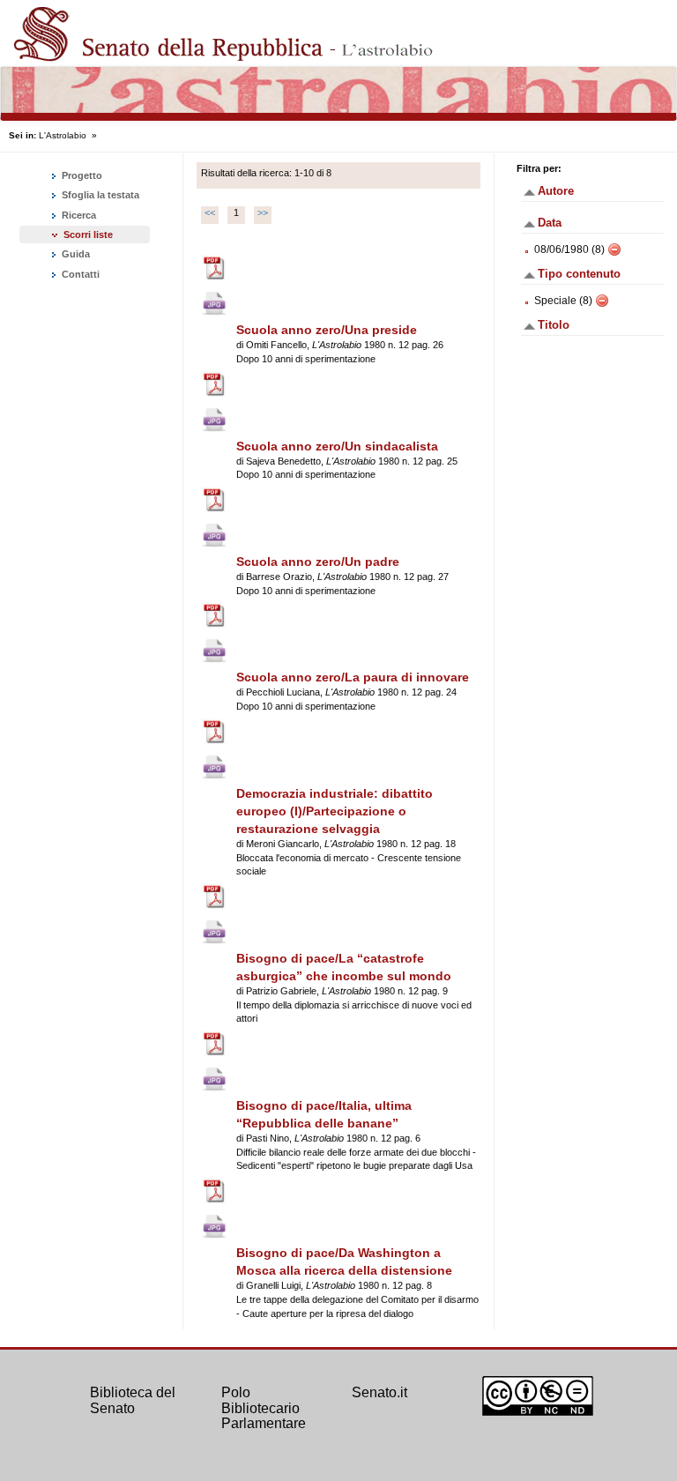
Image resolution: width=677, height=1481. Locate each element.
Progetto (80, 175)
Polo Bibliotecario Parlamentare (263, 1408)
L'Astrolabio (62, 135)
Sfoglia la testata (99, 195)
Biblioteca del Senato (132, 1400)
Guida (74, 254)
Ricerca (77, 215)
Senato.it (379, 1392)
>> (262, 212)
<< (210, 212)
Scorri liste (88, 234)
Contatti (79, 274)
